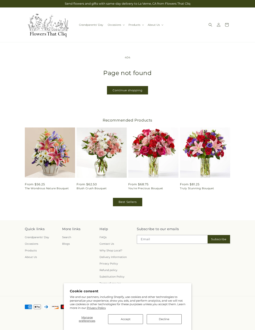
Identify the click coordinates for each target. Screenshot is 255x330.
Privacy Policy (96, 308)
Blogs (66, 244)
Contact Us (106, 244)
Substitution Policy (112, 276)
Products (31, 250)
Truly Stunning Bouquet (197, 188)
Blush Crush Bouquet (92, 188)
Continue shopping (127, 90)
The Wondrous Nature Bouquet (47, 188)
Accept (125, 319)
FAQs (103, 237)
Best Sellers (128, 202)
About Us (31, 257)
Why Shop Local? (110, 250)
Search (66, 237)
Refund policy (108, 270)
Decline (164, 319)
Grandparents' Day (37, 237)
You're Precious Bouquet (145, 188)
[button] (115, 25)
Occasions (31, 244)
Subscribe (218, 239)
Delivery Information (113, 257)
